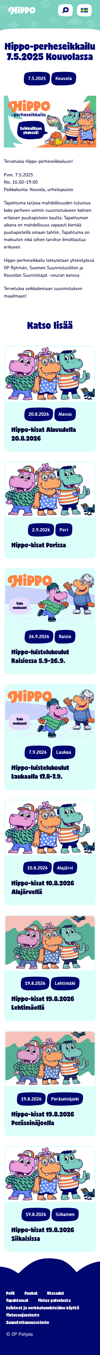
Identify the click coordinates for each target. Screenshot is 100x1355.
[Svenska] (84, 10)
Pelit (10, 1293)
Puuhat (31, 1293)
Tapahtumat (17, 1300)
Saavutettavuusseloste (27, 1322)
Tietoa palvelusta (54, 1300)
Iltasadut (55, 1293)
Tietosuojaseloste (22, 1315)
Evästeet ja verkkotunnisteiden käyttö (42, 1308)
